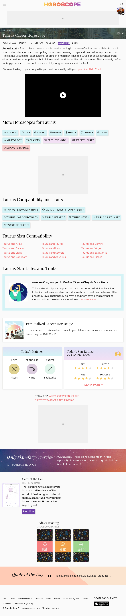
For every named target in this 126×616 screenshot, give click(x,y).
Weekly (51, 43)
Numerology (14, 140)
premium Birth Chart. (90, 69)
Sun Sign (11, 132)
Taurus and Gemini (92, 243)
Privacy (56, 599)
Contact (85, 599)
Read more (28, 511)
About (5, 599)
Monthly (64, 43)
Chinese (88, 132)
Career (41, 132)
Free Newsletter (25, 599)
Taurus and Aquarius (54, 257)
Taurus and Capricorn (14, 257)
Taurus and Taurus (52, 243)
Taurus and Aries (12, 243)
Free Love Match (57, 140)
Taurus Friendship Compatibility (64, 210)
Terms (48, 599)
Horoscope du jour (22, 604)
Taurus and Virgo (91, 248)
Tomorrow (36, 43)
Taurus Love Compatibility (22, 217)
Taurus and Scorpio (53, 252)
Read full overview (68, 464)
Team (12, 599)
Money (57, 132)
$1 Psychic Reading (17, 148)
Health (72, 132)
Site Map (7, 604)
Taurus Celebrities (17, 225)
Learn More (87, 299)
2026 (75, 43)
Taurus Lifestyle (54, 217)
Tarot (103, 132)
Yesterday (9, 43)
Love (27, 132)
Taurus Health (80, 217)
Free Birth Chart (84, 140)
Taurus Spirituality (107, 217)
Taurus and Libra (12, 252)
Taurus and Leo (51, 248)
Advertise (38, 599)
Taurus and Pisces (91, 257)
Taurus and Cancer (13, 248)
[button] (32, 603)
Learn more (92, 384)
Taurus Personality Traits (22, 210)
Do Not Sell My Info (71, 599)
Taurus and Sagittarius (94, 252)
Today (23, 43)
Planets (34, 140)
